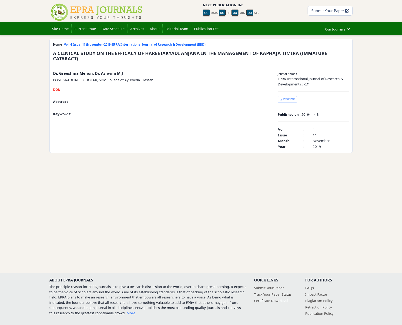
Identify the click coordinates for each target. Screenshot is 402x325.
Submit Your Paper (328, 10)
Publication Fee (206, 28)
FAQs (309, 287)
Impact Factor (316, 294)
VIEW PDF (288, 99)
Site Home (60, 28)
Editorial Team (176, 28)
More (131, 313)
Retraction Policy (318, 307)
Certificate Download (271, 300)
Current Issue (85, 28)
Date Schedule (113, 28)
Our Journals (335, 29)
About (155, 28)
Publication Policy (319, 313)
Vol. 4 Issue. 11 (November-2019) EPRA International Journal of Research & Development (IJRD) (134, 44)
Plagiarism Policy (319, 300)
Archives (137, 28)
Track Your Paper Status (272, 294)
